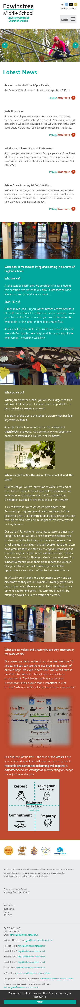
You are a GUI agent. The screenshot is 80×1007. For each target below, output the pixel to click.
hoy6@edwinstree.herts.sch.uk (31, 951)
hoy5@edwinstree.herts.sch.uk (31, 945)
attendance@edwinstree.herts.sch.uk (56, 978)
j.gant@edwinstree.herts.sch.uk (39, 940)
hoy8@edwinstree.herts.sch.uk (31, 962)
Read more (63, 97)
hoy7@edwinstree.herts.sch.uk (31, 956)
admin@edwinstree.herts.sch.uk (24, 934)
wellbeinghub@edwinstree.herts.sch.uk (21, 987)
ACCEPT (40, 1002)
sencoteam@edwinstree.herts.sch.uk (33, 972)
